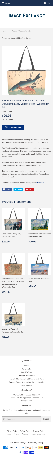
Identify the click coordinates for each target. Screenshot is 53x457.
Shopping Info (26, 401)
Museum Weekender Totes (22, 31)
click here (40, 183)
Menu (7, 3)
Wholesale (26, 369)
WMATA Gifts (26, 372)
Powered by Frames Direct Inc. (33, 434)
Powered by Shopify (35, 443)
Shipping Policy (38, 431)
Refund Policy (25, 431)
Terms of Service (12, 434)
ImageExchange (20, 443)
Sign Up (46, 419)
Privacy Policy (12, 431)
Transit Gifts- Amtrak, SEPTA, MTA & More (26, 379)
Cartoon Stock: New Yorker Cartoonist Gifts (26, 382)
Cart (49, 3)
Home (4, 31)
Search (26, 365)
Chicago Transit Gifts (26, 375)
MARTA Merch (26, 385)
